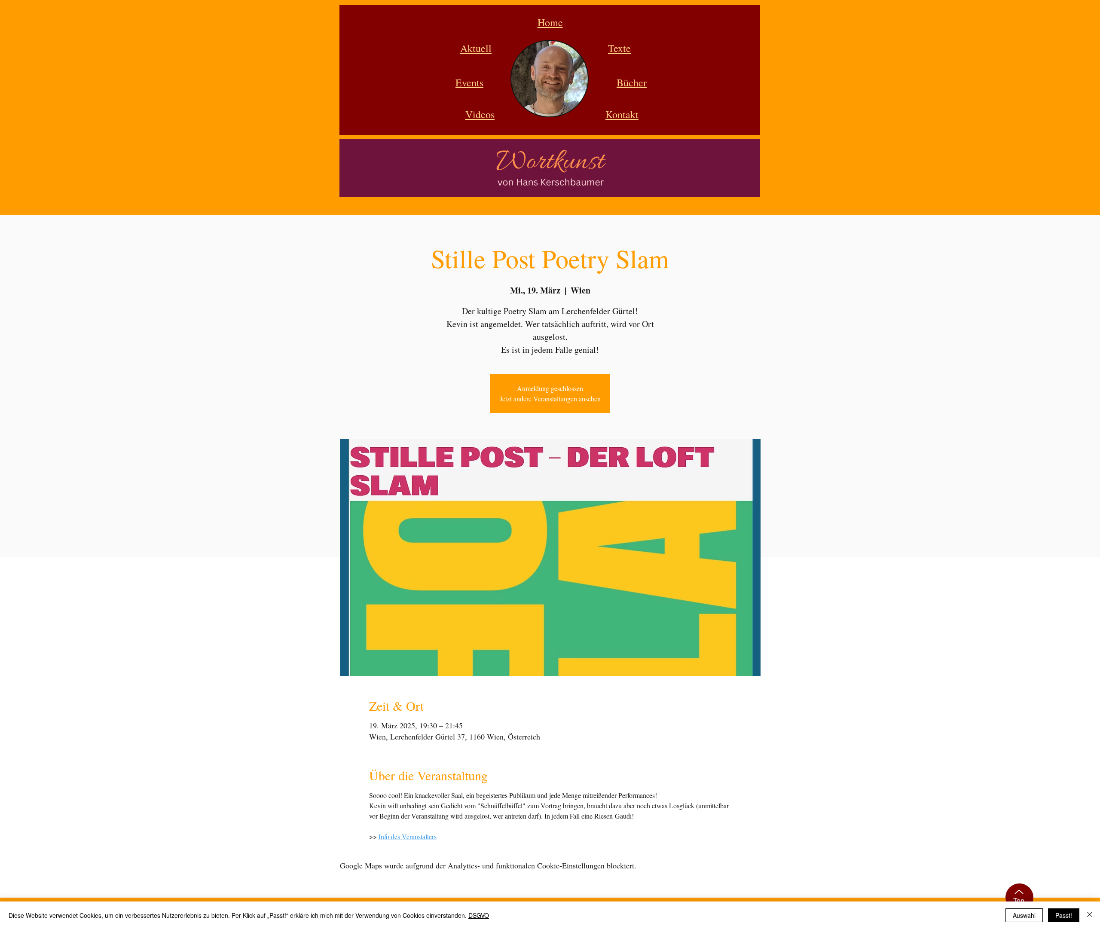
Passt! (1063, 915)
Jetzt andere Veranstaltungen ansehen (550, 398)
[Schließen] (1090, 915)
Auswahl (1024, 915)
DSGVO (478, 915)
